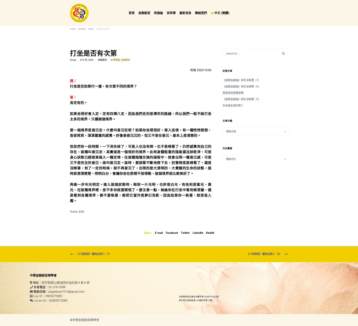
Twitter (185, 232)
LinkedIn (198, 232)
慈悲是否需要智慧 (233, 92)
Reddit (210, 232)
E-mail (159, 232)
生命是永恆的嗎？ (233, 105)
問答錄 (116, 60)
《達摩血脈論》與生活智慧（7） (242, 80)
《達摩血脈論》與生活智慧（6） (242, 86)
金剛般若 (125, 60)
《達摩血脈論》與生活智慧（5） (242, 99)
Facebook (172, 232)
